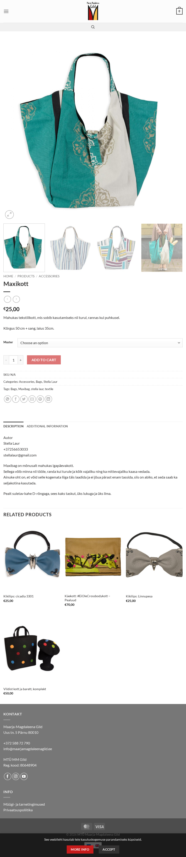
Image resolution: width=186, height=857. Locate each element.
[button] (6, 11)
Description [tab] (13, 426)
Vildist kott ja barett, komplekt (24, 689)
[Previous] (13, 130)
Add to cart (44, 360)
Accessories (49, 276)
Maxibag (24, 389)
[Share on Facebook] (16, 399)
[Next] (173, 130)
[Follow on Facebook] (7, 776)
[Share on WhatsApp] (7, 399)
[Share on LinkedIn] (48, 399)
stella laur (37, 389)
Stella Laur (50, 381)
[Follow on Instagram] (16, 776)
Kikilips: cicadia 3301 (18, 596)
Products (25, 276)
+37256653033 (15, 449)
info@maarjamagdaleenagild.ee (27, 749)
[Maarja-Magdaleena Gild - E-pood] (93, 11)
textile (49, 389)
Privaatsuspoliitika (18, 810)
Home (8, 276)
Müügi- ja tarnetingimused (24, 804)
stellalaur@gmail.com (20, 455)
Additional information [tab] (47, 426)
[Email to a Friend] (32, 399)
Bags (39, 381)
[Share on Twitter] (24, 399)
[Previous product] (16, 299)
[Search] (93, 27)
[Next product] (7, 299)
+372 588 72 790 (16, 743)
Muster (8, 342)
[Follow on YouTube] (24, 776)
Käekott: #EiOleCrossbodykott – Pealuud (87, 598)
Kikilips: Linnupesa (139, 596)
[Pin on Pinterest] (40, 399)
